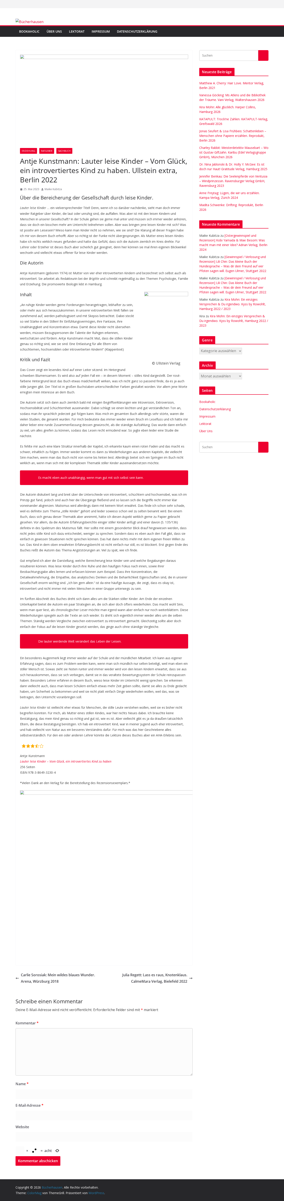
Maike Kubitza (53, 189)
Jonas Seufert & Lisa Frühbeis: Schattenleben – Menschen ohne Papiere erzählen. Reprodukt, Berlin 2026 (232, 135)
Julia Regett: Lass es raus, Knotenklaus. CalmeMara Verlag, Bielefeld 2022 (154, 978)
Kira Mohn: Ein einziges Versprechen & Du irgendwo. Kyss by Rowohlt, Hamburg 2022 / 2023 (232, 304)
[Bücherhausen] (29, 21)
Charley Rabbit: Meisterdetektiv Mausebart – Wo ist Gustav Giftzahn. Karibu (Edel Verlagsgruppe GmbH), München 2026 (233, 152)
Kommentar (27, 1023)
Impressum (101, 31)
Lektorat (77, 31)
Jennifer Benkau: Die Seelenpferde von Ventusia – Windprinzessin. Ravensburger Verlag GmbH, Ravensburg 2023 (233, 181)
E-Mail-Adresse (29, 1105)
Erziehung (28, 150)
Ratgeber (46, 150)
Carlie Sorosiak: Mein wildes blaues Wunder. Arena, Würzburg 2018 (58, 978)
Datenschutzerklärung (137, 31)
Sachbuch (64, 150)
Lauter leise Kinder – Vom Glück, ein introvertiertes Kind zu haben (65, 761)
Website (22, 1126)
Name (22, 1083)
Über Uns (54, 31)
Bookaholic (29, 31)
